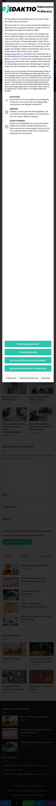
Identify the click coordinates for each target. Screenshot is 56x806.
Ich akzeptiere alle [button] (28, 352)
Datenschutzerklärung (14, 54)
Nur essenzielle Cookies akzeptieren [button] (28, 360)
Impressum (45, 378)
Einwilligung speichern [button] (28, 344)
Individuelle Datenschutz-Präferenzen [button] (28, 368)
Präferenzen (11, 378)
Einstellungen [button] (10, 61)
